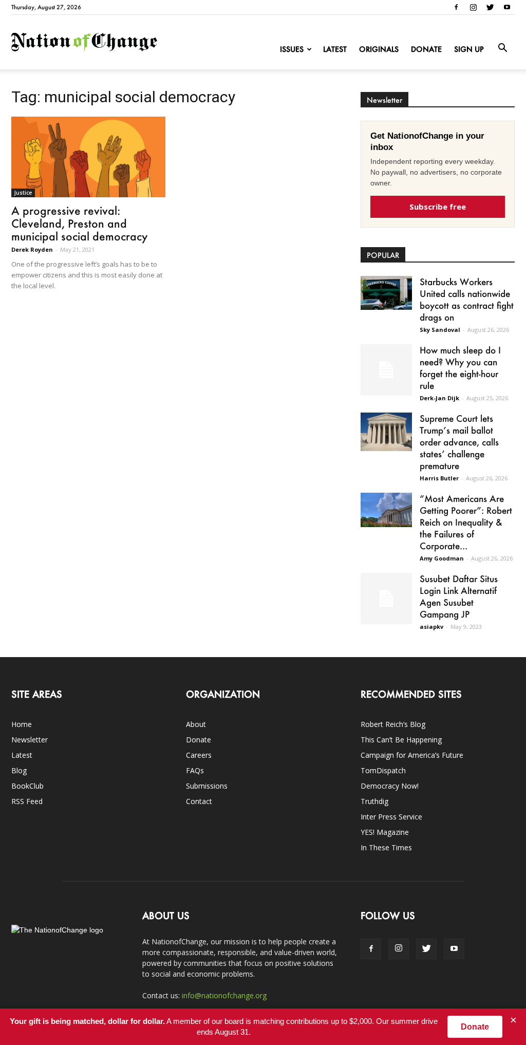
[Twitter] (490, 7)
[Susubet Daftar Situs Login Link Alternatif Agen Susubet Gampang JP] (386, 598)
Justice (23, 192)
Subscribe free (437, 206)
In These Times (386, 847)
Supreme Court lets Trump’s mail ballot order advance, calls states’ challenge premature (459, 442)
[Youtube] (507, 7)
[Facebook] (456, 7)
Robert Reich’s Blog (393, 724)
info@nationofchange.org (224, 995)
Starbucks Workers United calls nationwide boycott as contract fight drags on (467, 299)
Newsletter (29, 739)
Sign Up (469, 49)
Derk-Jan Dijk (439, 398)
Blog (19, 770)
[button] (502, 48)
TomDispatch (383, 770)
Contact (199, 801)
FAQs (195, 770)
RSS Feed (27, 801)
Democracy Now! (390, 786)
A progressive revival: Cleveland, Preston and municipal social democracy (79, 223)
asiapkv (431, 626)
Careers (199, 755)
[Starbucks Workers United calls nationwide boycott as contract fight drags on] (386, 293)
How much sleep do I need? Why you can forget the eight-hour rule (460, 367)
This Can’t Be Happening (401, 739)
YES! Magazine (385, 832)
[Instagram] (473, 7)
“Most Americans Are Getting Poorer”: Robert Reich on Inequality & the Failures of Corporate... (466, 522)
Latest (335, 49)
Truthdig (374, 801)
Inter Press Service (391, 817)
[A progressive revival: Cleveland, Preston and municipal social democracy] (88, 157)
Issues (292, 49)
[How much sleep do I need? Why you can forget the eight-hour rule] (386, 370)
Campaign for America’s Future (412, 755)
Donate (426, 49)
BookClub (27, 786)
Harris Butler (439, 478)
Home (21, 724)
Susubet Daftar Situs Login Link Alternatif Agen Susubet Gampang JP (459, 596)
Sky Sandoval (440, 329)
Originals (379, 49)
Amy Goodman (442, 558)
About (196, 724)
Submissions (207, 786)
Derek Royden (32, 249)
